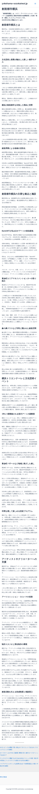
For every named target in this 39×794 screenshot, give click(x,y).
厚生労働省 (3, 777)
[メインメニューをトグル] (35, 4)
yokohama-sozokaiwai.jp (15, 3)
